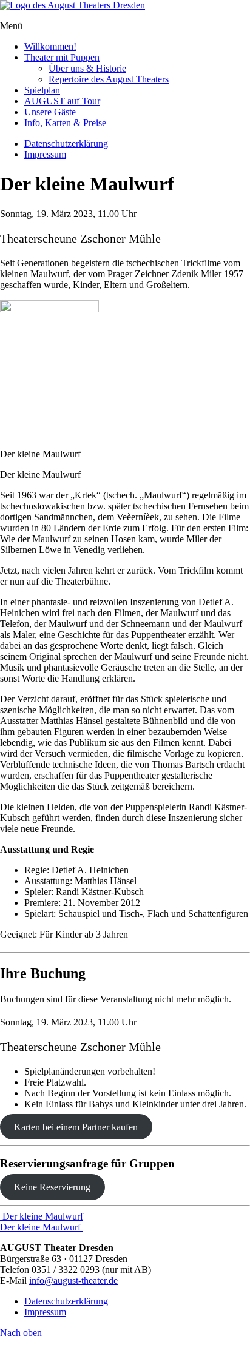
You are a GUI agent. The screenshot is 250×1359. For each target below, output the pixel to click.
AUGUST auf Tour (62, 101)
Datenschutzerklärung (66, 143)
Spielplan (42, 90)
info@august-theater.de (73, 1280)
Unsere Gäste (50, 112)
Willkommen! (50, 46)
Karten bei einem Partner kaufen (76, 1127)
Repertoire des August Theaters (109, 79)
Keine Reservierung (52, 1187)
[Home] (72, 5)
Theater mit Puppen (62, 57)
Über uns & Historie (87, 68)
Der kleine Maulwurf (41, 1216)
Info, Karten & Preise (65, 123)
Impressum (45, 154)
